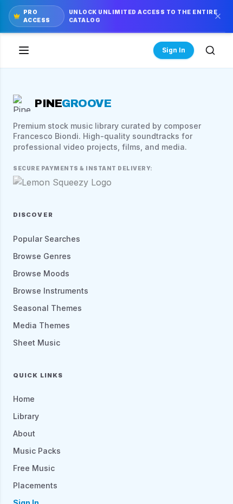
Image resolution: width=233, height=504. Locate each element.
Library (26, 416)
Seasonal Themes (47, 308)
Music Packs (37, 450)
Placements (35, 485)
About (24, 433)
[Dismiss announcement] (217, 16)
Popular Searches (46, 238)
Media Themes (41, 325)
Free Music (34, 468)
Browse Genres (42, 256)
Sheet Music (36, 342)
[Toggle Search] (210, 50)
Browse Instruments (50, 290)
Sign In (173, 50)
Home (24, 398)
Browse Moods (41, 273)
